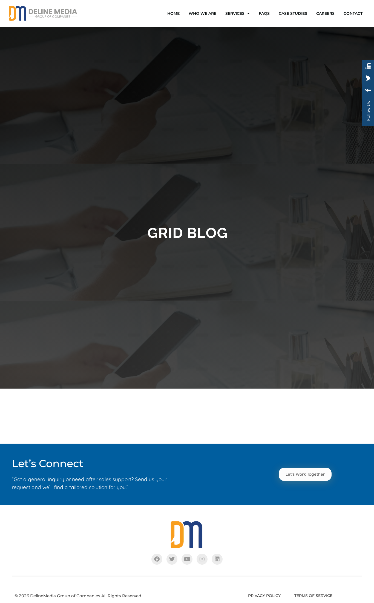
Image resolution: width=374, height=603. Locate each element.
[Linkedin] (217, 559)
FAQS (264, 13)
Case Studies (293, 13)
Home (173, 13)
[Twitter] (171, 559)
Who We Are (202, 13)
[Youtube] (187, 559)
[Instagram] (202, 559)
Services (234, 13)
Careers (325, 13)
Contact (353, 13)
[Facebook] (156, 559)
